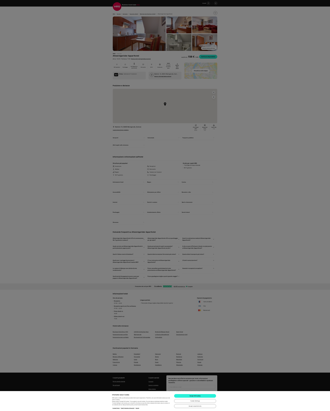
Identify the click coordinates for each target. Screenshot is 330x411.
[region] (165, 401)
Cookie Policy (116, 408)
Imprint (137, 408)
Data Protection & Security (127, 408)
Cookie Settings (195, 401)
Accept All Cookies (195, 396)
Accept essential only (195, 406)
